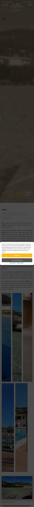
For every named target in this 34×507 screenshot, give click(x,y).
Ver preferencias (17, 260)
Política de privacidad (20, 262)
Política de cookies (13, 262)
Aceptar (17, 255)
